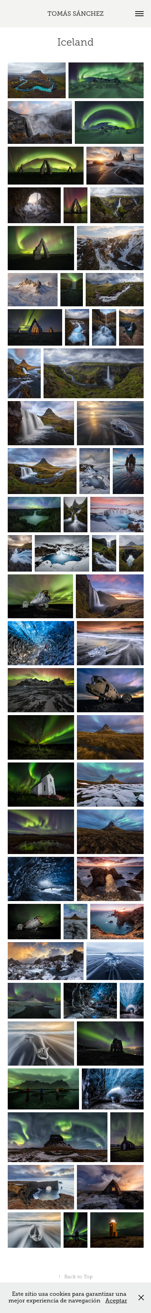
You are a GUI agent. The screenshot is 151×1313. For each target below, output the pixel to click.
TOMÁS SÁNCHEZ (75, 13)
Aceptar (116, 1301)
